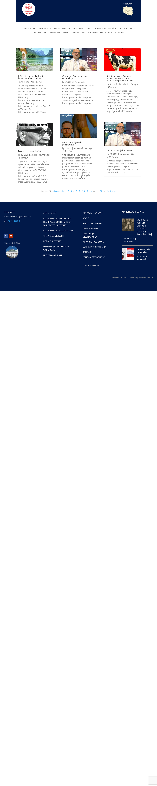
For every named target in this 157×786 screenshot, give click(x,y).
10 (91, 191)
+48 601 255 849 (13, 221)
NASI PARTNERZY (126, 29)
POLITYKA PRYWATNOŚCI (94, 257)
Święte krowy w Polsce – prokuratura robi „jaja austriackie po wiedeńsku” (119, 78)
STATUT (89, 29)
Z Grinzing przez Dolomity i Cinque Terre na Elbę (31, 77)
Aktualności (36, 82)
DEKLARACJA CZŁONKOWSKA (46, 32)
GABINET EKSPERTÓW (105, 29)
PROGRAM (78, 29)
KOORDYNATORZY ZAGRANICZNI (58, 230)
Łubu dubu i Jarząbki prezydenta (72, 143)
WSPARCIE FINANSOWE (74, 32)
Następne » (111, 191)
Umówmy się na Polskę (143, 251)
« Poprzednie (58, 191)
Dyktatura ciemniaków (29, 151)
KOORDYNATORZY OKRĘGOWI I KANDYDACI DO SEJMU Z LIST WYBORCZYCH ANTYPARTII (57, 222)
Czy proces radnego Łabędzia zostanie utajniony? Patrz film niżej (144, 227)
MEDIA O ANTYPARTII (52, 241)
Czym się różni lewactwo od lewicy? (74, 77)
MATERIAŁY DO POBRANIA (100, 32)
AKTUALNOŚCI (29, 29)
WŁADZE (66, 29)
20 (97, 191)
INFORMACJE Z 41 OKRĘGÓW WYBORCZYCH (56, 248)
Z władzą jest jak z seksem (119, 150)
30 (101, 191)
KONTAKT (119, 32)
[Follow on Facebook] (6, 236)
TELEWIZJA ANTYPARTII (53, 236)
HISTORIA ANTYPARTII (49, 29)
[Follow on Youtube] (11, 236)
